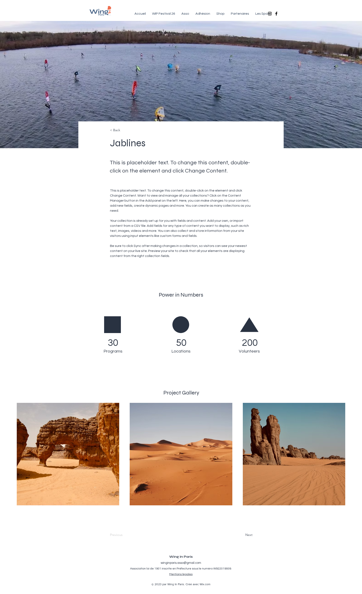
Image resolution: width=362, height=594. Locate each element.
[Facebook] (276, 13)
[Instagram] (269, 13)
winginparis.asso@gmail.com (181, 562)
